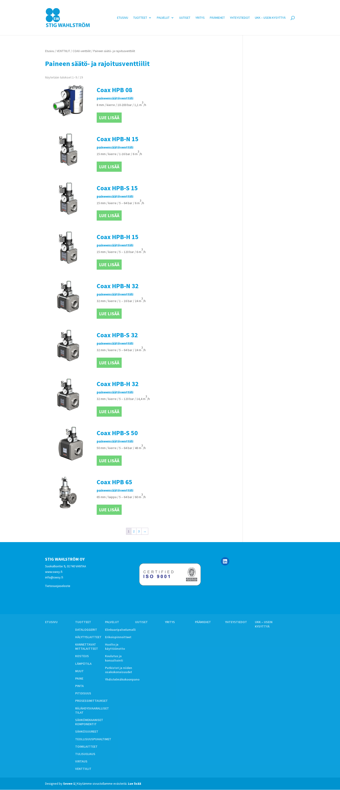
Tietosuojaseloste (57, 586)
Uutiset (184, 18)
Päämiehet (217, 18)
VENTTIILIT (63, 51)
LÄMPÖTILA (83, 664)
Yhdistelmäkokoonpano (122, 679)
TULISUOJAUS (85, 754)
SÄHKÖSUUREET (86, 731)
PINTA (79, 686)
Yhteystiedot (240, 18)
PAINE (79, 678)
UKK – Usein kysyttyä (270, 18)
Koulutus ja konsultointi (114, 658)
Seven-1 (69, 783)
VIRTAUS (81, 761)
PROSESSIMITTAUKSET (91, 701)
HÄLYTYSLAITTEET (88, 637)
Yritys (200, 18)
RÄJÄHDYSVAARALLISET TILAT (92, 710)
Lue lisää (109, 117)
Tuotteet (140, 18)
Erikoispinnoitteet (118, 637)
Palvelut (163, 18)
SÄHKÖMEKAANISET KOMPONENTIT (89, 722)
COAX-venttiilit (82, 51)
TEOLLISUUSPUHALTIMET (93, 739)
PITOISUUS (83, 693)
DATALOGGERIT (86, 630)
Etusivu (122, 18)
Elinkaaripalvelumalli (120, 630)
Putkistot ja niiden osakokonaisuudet (118, 670)
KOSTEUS (82, 656)
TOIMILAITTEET (86, 746)
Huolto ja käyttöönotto (115, 646)
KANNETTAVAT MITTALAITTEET (86, 646)
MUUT (79, 671)
